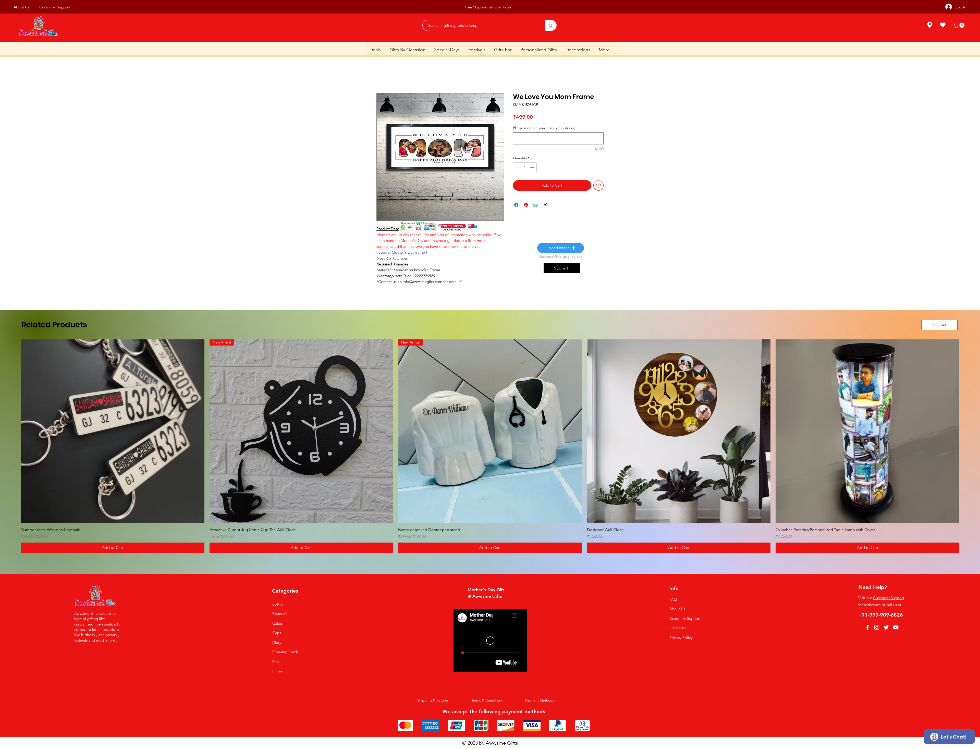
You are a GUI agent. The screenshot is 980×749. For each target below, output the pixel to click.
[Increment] (532, 167)
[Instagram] (876, 627)
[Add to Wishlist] (598, 185)
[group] (490, 446)
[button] (959, 25)
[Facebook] (867, 627)
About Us (677, 608)
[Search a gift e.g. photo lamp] (550, 25)
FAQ (673, 599)
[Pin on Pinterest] (526, 205)
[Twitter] (886, 627)
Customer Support (685, 618)
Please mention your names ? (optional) (544, 128)
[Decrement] (517, 167)
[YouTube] (895, 627)
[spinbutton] (524, 167)
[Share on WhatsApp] (536, 205)
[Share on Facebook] (516, 205)
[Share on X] (545, 205)
